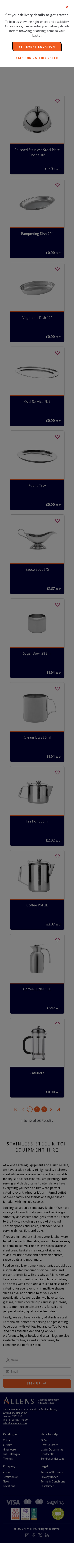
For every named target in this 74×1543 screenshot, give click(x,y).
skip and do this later (37, 58)
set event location (37, 47)
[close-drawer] (67, 7)
